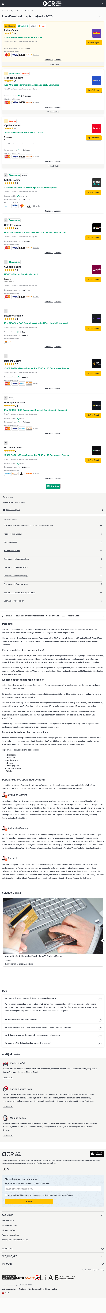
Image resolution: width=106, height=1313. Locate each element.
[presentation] (103, 940)
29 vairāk (36, 206)
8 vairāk (36, 157)
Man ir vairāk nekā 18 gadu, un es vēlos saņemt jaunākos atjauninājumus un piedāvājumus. (40, 1195)
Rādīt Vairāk (53, 486)
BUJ (63, 616)
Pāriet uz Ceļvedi (13, 510)
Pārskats (8, 616)
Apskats (57, 60)
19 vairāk (36, 383)
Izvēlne (54, 1289)
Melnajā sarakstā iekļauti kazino (15, 1240)
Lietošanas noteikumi (9, 1289)
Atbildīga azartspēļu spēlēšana (39, 1289)
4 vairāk (36, 102)
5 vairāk (36, 55)
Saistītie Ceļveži (52, 616)
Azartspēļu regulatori (10, 1235)
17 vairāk (36, 474)
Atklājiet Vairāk (74, 616)
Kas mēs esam (8, 1221)
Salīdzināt (49, 60)
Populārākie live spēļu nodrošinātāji (29, 616)
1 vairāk (35, 429)
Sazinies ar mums (9, 1225)
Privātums (22, 1289)
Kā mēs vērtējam (9, 1230)
